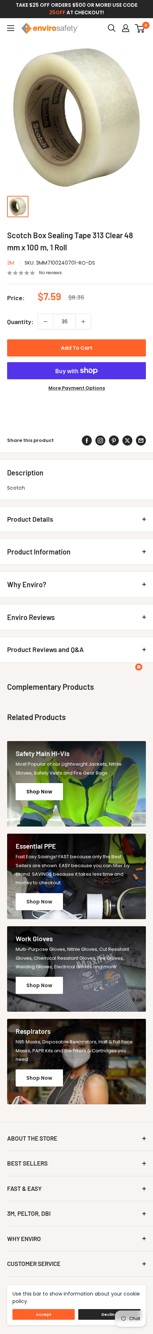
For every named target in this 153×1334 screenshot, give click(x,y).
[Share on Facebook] (87, 440)
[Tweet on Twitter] (127, 440)
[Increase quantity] (83, 321)
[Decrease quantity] (45, 321)
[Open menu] (10, 28)
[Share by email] (141, 440)
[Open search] (112, 28)
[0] (140, 28)
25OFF (57, 12)
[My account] (125, 28)
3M (10, 262)
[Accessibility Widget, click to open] (138, 667)
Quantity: (20, 321)
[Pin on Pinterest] (114, 440)
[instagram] (100, 440)
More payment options (76, 388)
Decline (109, 1314)
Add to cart (77, 347)
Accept (44, 1314)
